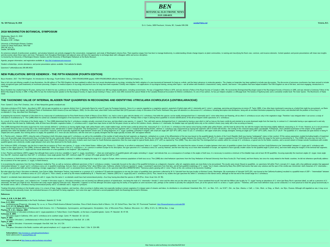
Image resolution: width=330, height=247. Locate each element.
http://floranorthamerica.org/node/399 (171, 204)
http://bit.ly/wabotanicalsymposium (58, 60)
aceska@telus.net (200, 23)
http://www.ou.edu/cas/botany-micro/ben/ (36, 240)
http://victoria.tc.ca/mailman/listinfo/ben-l (33, 233)
